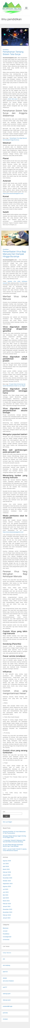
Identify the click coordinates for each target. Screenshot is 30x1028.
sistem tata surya (12, 99)
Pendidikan (6, 49)
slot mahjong (6, 965)
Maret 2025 (6, 900)
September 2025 (7, 883)
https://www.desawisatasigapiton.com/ (13, 193)
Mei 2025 (5, 895)
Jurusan (5, 931)
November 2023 (7, 912)
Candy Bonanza (7, 952)
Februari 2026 (7, 872)
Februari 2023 (7, 915)
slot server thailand (8, 981)
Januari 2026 (6, 875)
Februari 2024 (7, 903)
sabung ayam (6, 993)
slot (4, 959)
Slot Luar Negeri (7, 822)
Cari (4, 811)
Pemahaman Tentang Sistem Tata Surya (13, 53)
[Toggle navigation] (26, 8)
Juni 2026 (6, 863)
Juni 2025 (6, 892)
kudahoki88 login (7, 1006)
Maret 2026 (6, 869)
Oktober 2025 (7, 880)
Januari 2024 (6, 906)
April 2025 (6, 898)
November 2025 (7, 878)
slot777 (5, 987)
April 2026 (6, 866)
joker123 (5, 971)
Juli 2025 (5, 889)
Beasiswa (5, 928)
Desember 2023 (7, 909)
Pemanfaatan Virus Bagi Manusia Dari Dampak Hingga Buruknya (14, 254)
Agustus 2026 (7, 860)
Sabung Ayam (7, 1000)
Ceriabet (5, 1019)
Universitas (6, 939)
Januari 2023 (6, 918)
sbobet (5, 978)
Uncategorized (7, 936)
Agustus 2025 (7, 886)
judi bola (5, 1012)
